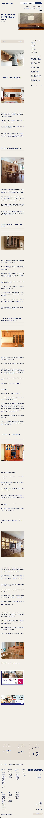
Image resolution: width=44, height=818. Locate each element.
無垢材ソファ (3, 781)
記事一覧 (6, 764)
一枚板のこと (33, 43)
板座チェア (38, 67)
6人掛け (32, 63)
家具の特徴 (10, 773)
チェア (37, 66)
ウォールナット (33, 72)
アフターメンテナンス (17, 779)
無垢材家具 (39, 59)
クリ (32, 81)
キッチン (32, 71)
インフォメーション (34, 52)
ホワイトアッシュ (36, 75)
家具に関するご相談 (3, 797)
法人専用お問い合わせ (3, 807)
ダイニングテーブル (34, 62)
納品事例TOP (24, 771)
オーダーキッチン (37, 71)
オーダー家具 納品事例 (24, 773)
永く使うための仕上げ (17, 777)
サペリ (40, 75)
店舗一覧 (10, 794)
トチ (40, 76)
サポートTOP (3, 795)
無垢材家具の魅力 (17, 775)
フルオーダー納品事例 (10, 777)
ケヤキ (37, 77)
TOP (1, 764)
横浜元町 (32, 59)
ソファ (41, 68)
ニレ (34, 81)
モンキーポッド (36, 76)
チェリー (38, 72)
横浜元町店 (10, 801)
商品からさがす (3, 772)
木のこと (33, 46)
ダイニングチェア (33, 67)
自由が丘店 (10, 800)
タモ (32, 75)
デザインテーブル (3, 779)
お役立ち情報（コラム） (17, 796)
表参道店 (10, 795)
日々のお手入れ (3, 803)
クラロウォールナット (34, 80)
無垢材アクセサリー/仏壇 (3, 787)
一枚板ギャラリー (10, 797)
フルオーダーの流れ (10, 775)
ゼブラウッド (35, 79)
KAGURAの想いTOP (17, 772)
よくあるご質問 (3, 801)
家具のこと (33, 42)
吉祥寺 (38, 58)
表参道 (32, 58)
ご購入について (3, 799)
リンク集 (17, 798)
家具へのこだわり (10, 771)
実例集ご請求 (3, 809)
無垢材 (36, 59)
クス (32, 77)
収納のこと (33, 48)
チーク (32, 76)
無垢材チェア (3, 775)
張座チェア (32, 68)
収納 (2, 784)
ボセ (32, 79)
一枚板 (38, 64)
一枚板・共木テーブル (3, 777)
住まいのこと (33, 51)
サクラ (39, 77)
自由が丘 (35, 58)
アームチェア (37, 68)
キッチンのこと (34, 49)
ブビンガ (37, 81)
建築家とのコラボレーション (24, 776)
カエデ (39, 80)
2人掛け (36, 63)
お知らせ (17, 794)
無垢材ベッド (3, 783)
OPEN (20, 41)
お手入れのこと (34, 45)
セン (34, 77)
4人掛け (39, 62)
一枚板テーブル (33, 66)
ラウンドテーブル (33, 64)
